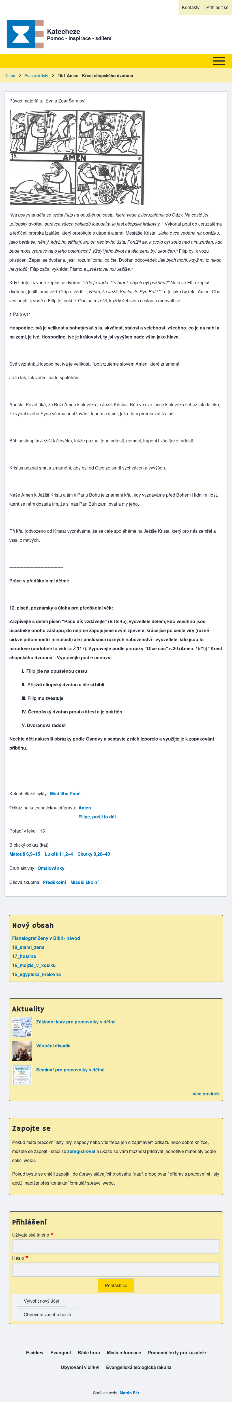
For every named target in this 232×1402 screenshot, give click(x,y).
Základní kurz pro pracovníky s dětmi (75, 1021)
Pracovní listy (36, 75)
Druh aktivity (21, 868)
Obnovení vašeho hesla (47, 1314)
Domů (10, 75)
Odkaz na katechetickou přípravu (42, 807)
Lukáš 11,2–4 (59, 854)
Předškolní (54, 882)
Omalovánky (51, 868)
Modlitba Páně (65, 793)
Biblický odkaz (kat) (28, 845)
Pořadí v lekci (22, 830)
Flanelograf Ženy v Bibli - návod (46, 938)
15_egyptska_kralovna (36, 974)
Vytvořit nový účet (41, 1301)
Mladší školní (84, 882)
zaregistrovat (81, 1151)
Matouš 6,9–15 (24, 854)
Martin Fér (129, 1393)
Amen (84, 807)
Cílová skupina (24, 882)
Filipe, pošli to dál (97, 816)
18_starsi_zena (28, 947)
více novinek (206, 1093)
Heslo (18, 1258)
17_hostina (24, 956)
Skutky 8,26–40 (94, 854)
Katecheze (63, 31)
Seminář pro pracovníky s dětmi (70, 1069)
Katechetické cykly (28, 793)
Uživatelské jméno (30, 1234)
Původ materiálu (25, 100)
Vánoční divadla (53, 1045)
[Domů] (24, 34)
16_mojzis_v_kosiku (34, 965)
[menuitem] (191, 7)
